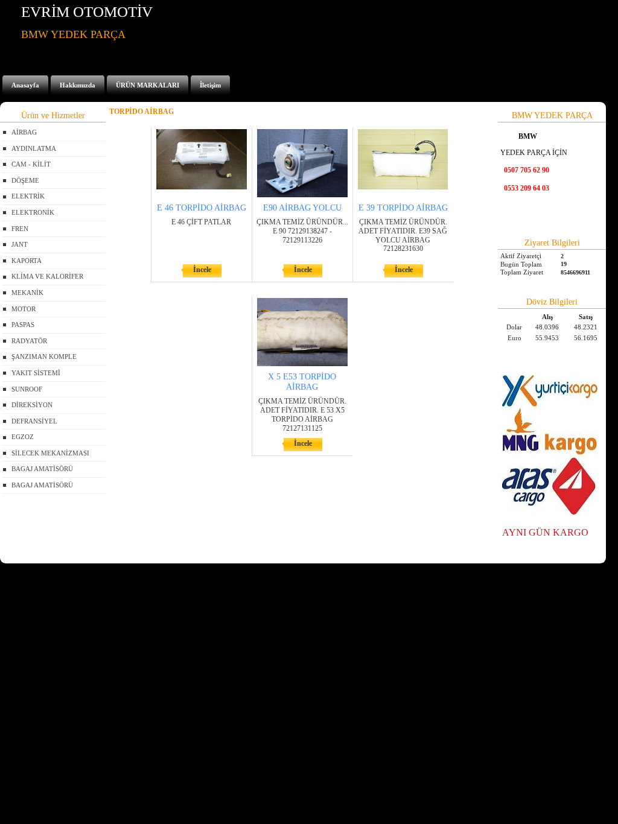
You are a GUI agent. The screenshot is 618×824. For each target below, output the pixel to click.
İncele (202, 269)
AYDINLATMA (33, 148)
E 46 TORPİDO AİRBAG (201, 207)
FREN (19, 228)
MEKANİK (27, 292)
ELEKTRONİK (32, 212)
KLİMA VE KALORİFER (47, 276)
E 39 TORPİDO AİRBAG (403, 207)
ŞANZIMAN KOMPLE (44, 356)
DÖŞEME (25, 180)
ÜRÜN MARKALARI (147, 85)
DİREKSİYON (32, 404)
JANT (19, 244)
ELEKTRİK (28, 196)
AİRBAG (24, 132)
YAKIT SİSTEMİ (35, 372)
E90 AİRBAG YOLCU (302, 207)
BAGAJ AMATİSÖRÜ (42, 468)
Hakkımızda (77, 85)
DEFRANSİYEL (34, 421)
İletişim (210, 85)
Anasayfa (25, 85)
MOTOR (23, 308)
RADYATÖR (29, 340)
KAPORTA (26, 260)
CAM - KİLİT (31, 164)
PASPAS (22, 324)
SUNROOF (26, 389)
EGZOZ (22, 436)
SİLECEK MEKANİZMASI (50, 453)
